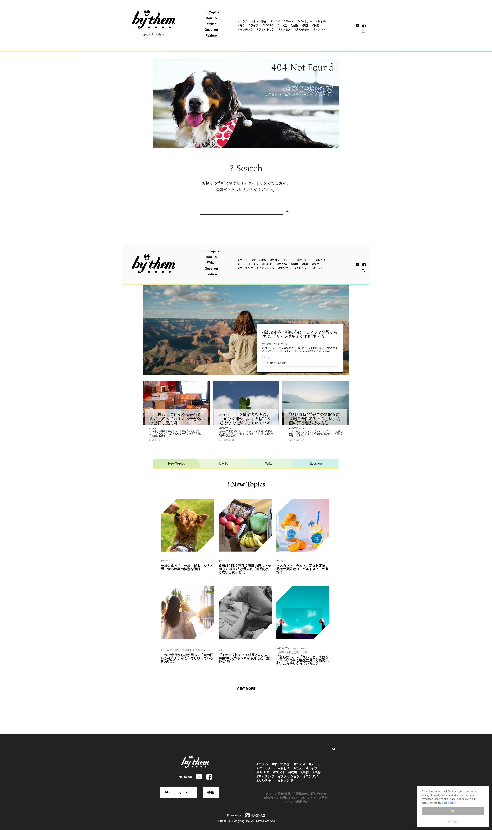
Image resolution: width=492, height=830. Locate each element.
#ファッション (266, 29)
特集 (210, 792)
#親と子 (321, 21)
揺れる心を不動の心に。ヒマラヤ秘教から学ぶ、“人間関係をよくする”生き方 (299, 334)
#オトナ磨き (259, 21)
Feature (211, 35)
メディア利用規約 (296, 801)
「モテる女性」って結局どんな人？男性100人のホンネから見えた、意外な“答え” (245, 658)
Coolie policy (449, 802)
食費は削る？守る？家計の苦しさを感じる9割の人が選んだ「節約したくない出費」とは (245, 568)
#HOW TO (223, 428)
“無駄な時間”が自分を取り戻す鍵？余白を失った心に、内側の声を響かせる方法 (314, 418)
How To (211, 18)
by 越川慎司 (167, 666)
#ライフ (253, 25)
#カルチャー (302, 29)
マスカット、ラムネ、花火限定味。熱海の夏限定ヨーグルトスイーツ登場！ (302, 568)
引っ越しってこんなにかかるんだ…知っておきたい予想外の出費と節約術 (175, 418)
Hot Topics (211, 12)
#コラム (243, 21)
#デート (288, 21)
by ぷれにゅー (168, 574)
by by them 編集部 (228, 577)
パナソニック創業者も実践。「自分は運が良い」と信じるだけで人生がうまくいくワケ (245, 418)
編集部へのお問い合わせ (281, 797)
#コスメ (275, 21)
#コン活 (282, 25)
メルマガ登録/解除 (278, 793)
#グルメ (281, 561)
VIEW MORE (246, 688)
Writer (211, 23)
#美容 (305, 25)
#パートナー (304, 21)
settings (453, 821)
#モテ (241, 25)
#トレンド (319, 29)
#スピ (276, 343)
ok (452, 811)
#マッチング (245, 29)
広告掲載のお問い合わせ (310, 793)
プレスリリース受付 (314, 797)
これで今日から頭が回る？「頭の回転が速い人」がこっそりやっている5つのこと (187, 658)
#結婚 (294, 25)
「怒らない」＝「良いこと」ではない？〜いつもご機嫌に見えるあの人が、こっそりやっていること (302, 660)
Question (211, 29)
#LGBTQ (267, 25)
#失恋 (315, 25)
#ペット (166, 561)
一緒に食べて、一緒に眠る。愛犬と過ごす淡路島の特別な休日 (187, 567)
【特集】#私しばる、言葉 (292, 652)
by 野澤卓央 (282, 668)
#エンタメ (284, 29)
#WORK (179, 650)
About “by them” (178, 792)
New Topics (176, 463)
